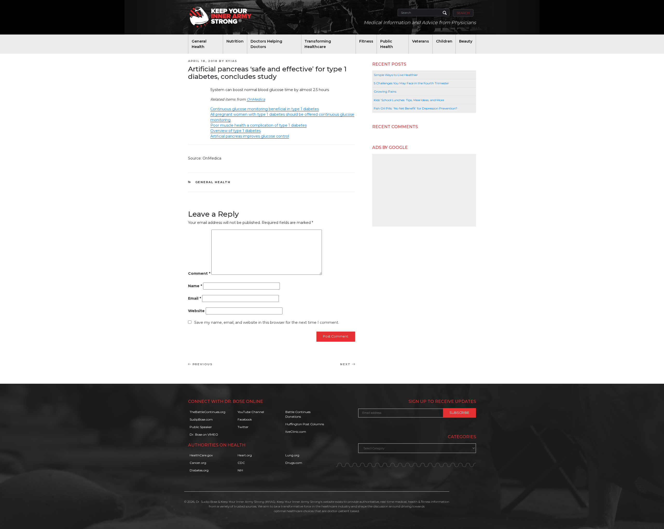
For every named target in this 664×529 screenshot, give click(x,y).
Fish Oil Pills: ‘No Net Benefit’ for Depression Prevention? (415, 108)
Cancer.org (198, 463)
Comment (199, 273)
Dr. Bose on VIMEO (204, 434)
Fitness (366, 41)
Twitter (243, 427)
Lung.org (292, 455)
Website (196, 310)
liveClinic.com (295, 432)
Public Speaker (201, 427)
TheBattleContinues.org (207, 412)
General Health (199, 44)
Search (463, 13)
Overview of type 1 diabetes (235, 130)
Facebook (245, 419)
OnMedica (256, 99)
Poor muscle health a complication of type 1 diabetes (258, 125)
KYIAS (231, 61)
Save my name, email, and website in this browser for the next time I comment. (266, 322)
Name (195, 286)
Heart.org (245, 455)
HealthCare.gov (201, 455)
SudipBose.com (201, 419)
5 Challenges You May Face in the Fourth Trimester (411, 83)
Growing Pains (385, 91)
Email (194, 298)
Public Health (386, 44)
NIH (240, 470)
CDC (241, 463)
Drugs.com (293, 463)
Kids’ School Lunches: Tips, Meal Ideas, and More (409, 100)
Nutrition (235, 41)
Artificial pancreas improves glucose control (249, 136)
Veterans (420, 41)
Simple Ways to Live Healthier (396, 75)
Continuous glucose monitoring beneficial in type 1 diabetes (264, 109)
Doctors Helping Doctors (266, 44)
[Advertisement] (424, 190)
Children (444, 41)
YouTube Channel (251, 412)
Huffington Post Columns (304, 424)
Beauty (465, 41)
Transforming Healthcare (318, 44)
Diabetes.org (199, 470)
